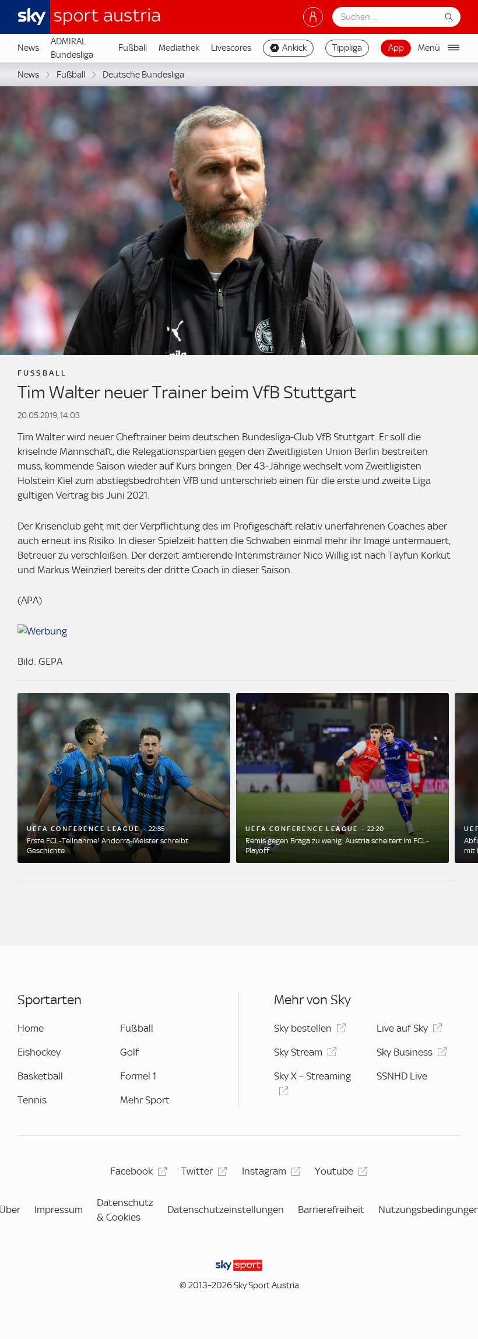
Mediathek (179, 48)
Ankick (294, 48)
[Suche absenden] (449, 17)
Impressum (58, 1209)
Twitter (197, 1171)
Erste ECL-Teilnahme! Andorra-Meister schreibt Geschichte (107, 845)
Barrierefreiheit (331, 1209)
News (28, 48)
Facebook (131, 1171)
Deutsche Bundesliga (143, 74)
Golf (129, 1052)
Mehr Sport (145, 1100)
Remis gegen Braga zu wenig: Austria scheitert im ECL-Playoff (337, 845)
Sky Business (405, 1052)
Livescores (231, 48)
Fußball (132, 48)
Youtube (334, 1171)
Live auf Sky (402, 1028)
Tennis (32, 1100)
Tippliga (347, 48)
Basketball (40, 1076)
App (396, 48)
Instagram (264, 1171)
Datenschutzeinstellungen (225, 1209)
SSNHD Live (402, 1076)
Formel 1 (138, 1076)
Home (30, 1028)
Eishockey (39, 1052)
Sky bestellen (303, 1028)
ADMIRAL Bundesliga (72, 47)
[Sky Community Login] (313, 17)
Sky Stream (298, 1052)
